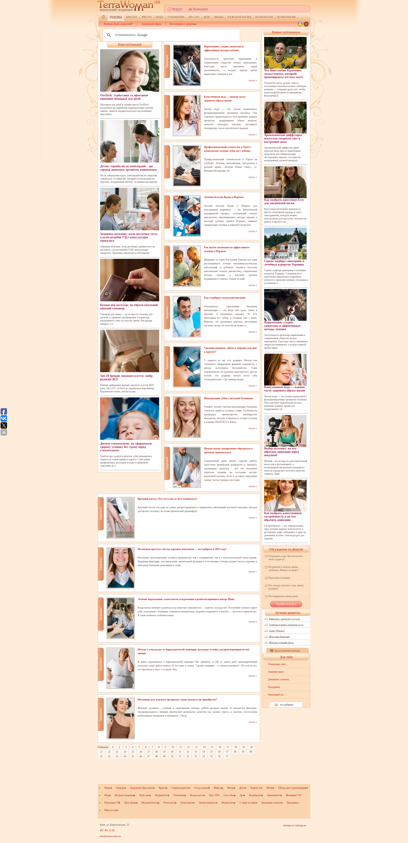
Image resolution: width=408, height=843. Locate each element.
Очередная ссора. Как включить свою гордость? (285, 558)
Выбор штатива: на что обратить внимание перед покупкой (281, 452)
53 (195, 756)
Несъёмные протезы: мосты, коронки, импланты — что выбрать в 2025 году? (182, 549)
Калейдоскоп (256, 795)
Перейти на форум (286, 604)
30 (172, 751)
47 (148, 756)
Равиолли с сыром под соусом (284, 618)
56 (219, 756)
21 (101, 751)
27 (148, 751)
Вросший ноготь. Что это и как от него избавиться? (167, 498)
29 (164, 751)
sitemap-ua (300, 825)
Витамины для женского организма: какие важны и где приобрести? (177, 699)
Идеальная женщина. (279, 577)
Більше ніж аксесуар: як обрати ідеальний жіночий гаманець (129, 306)
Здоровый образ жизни (142, 787)
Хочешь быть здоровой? (118, 23)
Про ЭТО (193, 16)
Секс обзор (229, 795)
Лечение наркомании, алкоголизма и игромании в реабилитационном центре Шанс (186, 599)
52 (188, 756)
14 (204, 747)
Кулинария (200, 9)
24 (125, 751)
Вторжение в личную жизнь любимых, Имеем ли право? (283, 568)
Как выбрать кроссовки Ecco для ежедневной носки (284, 201)
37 (227, 751)
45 (133, 756)
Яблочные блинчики (279, 636)
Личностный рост (208, 802)
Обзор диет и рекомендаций (293, 787)
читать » (252, 80)
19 (243, 747)
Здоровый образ (151, 23)
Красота (131, 16)
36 (219, 751)
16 (220, 747)
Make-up (218, 787)
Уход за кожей (202, 787)
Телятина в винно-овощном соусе (286, 624)
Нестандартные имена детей (283, 596)
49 (164, 756)
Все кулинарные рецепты (287, 650)
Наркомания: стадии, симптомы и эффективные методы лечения (282, 326)
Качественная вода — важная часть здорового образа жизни (284, 389)
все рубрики (286, 704)
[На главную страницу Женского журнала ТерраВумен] (103, 17)
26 (140, 751)
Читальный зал (276, 694)
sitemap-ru (288, 825)
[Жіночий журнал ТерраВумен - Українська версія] (300, 24)
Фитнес (270, 787)
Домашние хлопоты (278, 679)
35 (211, 751)
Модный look (162, 795)
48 (156, 756)
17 (228, 747)
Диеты (242, 787)
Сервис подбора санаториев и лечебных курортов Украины (284, 262)
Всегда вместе (197, 795)
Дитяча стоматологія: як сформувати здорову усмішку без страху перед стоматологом (126, 447)
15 (212, 747)
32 (188, 751)
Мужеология (286, 16)
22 (109, 751)
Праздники (274, 687)
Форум (177, 9)
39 (243, 751)
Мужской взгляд (239, 16)
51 (180, 756)
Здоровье (115, 16)
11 (180, 747)
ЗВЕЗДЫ (218, 16)
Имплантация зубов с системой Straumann (228, 398)
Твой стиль (145, 795)
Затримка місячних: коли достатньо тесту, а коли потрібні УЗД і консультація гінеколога (129, 237)
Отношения (175, 16)
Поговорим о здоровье (183, 23)
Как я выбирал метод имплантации (224, 297)
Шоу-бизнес (130, 802)
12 (188, 747)
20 (251, 747)
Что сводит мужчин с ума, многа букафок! (285, 587)
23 (117, 751)
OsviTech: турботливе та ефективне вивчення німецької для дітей (124, 97)
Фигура (147, 16)
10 (172, 747)
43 (117, 756)
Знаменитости (274, 795)
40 (250, 751)
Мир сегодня (111, 810)
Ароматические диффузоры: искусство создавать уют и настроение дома (283, 138)
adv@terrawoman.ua (110, 836)
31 (180, 751)
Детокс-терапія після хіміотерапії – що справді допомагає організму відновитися (128, 168)
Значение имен (275, 671)
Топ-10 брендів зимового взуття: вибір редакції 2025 (126, 377)
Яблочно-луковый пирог (281, 642)
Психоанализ (187, 802)
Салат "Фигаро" (277, 630)
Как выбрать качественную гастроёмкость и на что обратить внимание (283, 517)
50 (172, 756)
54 (203, 756)
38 (235, 751)
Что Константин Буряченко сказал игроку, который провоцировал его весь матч (283, 74)
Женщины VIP (293, 795)
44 (125, 756)
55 (211, 756)
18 (235, 747)
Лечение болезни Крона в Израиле (224, 197)
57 (227, 756)
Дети (206, 16)
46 (140, 756)
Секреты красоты (180, 787)
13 (196, 747)
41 (101, 756)
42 (109, 756)
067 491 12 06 (107, 830)
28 (156, 751)
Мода (159, 16)
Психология (264, 16)
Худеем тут (256, 787)
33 (195, 751)
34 (203, 751)
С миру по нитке (248, 802)
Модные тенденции (125, 795)
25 (133, 751)
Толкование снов (277, 664)
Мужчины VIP (112, 802)
